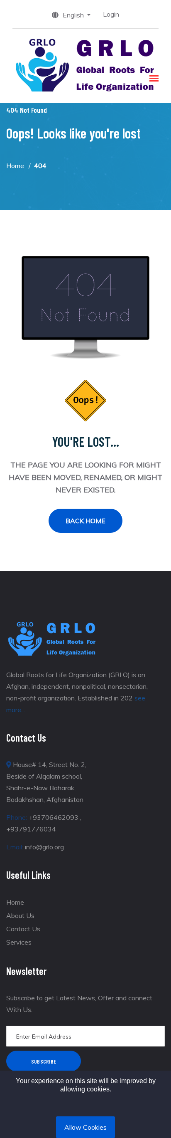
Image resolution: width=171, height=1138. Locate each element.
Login (111, 14)
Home (15, 165)
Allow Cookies (85, 1127)
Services (19, 942)
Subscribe (43, 1061)
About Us (20, 915)
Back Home (85, 521)
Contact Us (23, 929)
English (74, 15)
